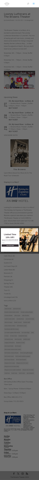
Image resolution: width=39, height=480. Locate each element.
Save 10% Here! (10, 245)
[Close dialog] (37, 229)
